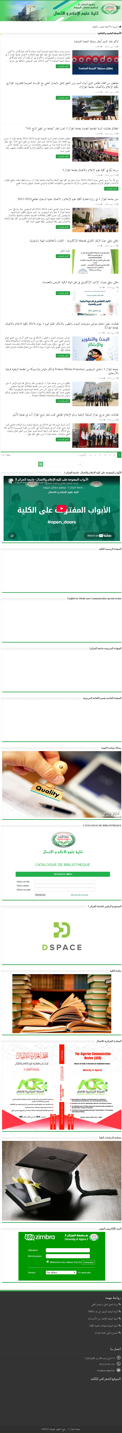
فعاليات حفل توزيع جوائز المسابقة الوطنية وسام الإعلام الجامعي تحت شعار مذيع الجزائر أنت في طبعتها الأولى (65, 414)
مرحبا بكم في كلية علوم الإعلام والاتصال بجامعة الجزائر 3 (90, 170)
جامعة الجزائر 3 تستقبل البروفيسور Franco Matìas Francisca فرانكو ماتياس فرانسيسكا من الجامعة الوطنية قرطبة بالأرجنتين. (62, 371)
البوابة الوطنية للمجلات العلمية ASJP (104, 1326)
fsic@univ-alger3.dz (106, 1371)
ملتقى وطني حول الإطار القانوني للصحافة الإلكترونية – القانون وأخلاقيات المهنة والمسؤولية (74, 240)
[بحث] (40, 464)
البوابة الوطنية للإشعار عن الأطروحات (103, 1319)
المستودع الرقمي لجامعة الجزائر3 (106, 1333)
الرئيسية (116, 27)
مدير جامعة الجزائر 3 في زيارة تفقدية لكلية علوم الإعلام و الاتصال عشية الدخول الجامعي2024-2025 (67, 199)
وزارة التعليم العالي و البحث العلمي (105, 1304)
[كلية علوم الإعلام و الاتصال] (61, 10)
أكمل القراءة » (63, 66)
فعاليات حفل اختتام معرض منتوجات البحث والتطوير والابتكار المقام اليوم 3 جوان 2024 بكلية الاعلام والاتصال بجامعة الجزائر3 (61, 325)
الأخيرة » (82, 455)
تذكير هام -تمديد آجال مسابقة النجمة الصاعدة (96, 41)
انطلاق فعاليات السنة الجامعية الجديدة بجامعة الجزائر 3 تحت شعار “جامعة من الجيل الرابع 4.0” (72, 128)
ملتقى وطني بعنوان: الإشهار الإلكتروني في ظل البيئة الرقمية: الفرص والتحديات (80, 282)
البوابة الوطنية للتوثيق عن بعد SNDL (103, 1312)
